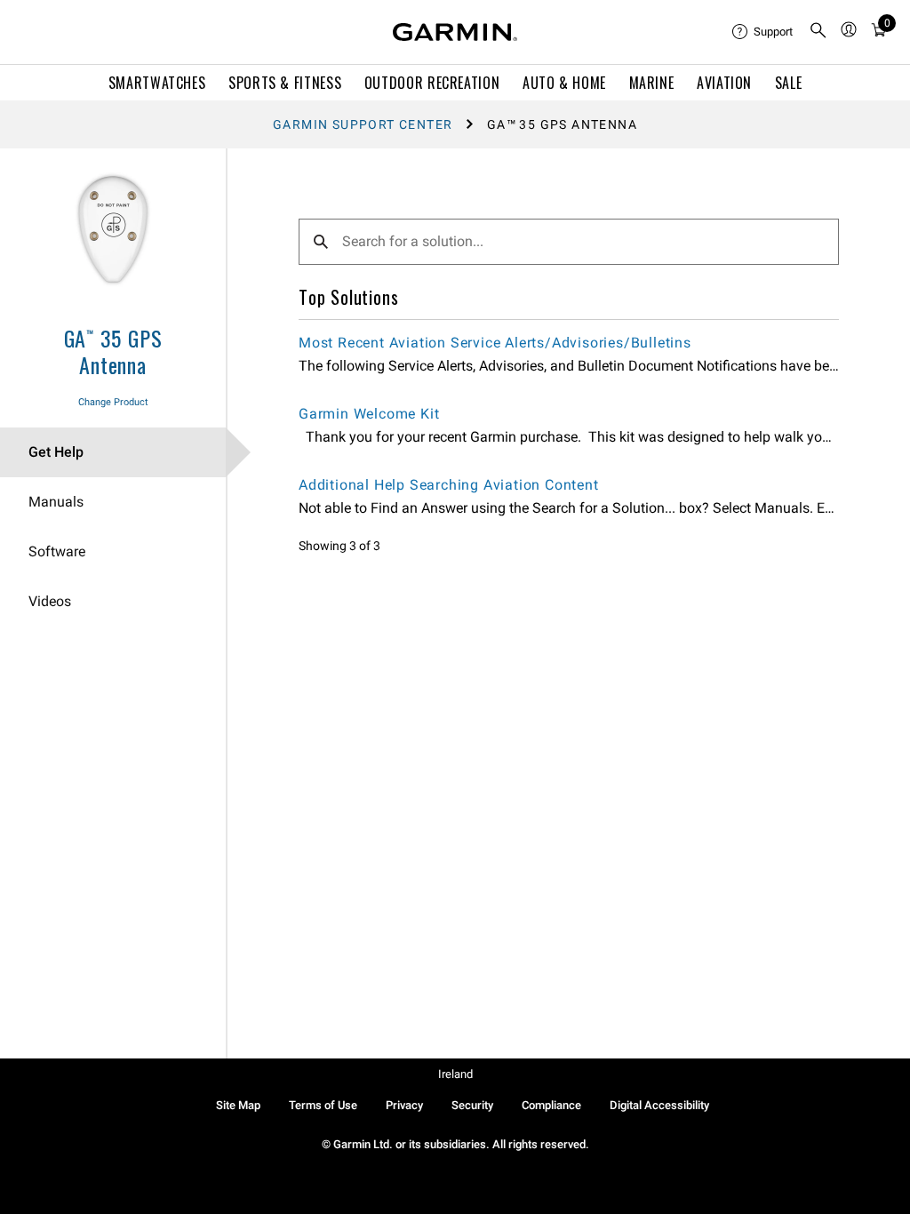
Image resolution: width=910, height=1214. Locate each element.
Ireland (455, 1074)
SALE (788, 82)
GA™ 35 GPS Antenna (113, 351)
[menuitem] (763, 32)
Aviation (724, 82)
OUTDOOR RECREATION (432, 82)
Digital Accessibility (659, 1105)
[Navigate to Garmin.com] (455, 32)
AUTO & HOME (564, 82)
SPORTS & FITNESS (284, 82)
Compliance (551, 1105)
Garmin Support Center (362, 124)
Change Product (113, 402)
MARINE (652, 82)
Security (472, 1105)
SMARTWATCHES (157, 82)
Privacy (404, 1105)
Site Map (238, 1105)
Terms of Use (323, 1105)
